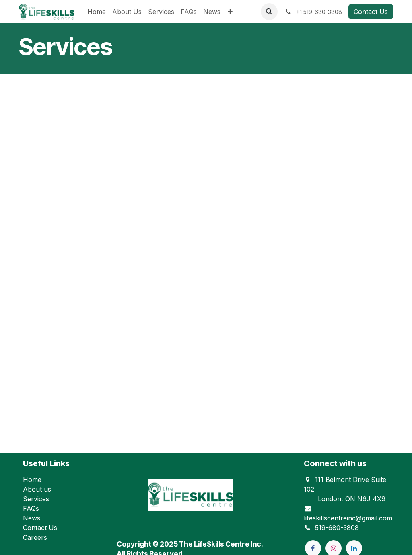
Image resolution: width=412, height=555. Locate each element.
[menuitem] (96, 12)
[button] (269, 11)
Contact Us (371, 12)
